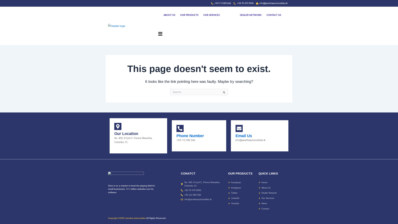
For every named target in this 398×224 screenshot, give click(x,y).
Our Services (211, 15)
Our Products (189, 15)
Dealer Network (250, 15)
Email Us (244, 136)
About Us (169, 15)
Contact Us (273, 15)
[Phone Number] (180, 128)
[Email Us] (239, 128)
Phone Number (190, 136)
